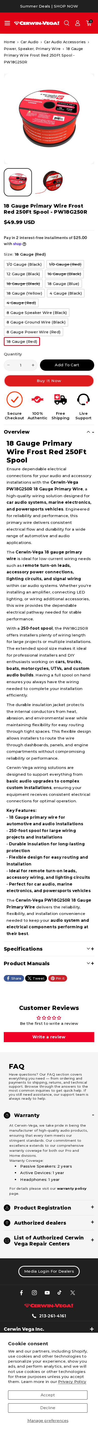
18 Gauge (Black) (25, 284)
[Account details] (77, 23)
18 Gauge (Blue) (64, 284)
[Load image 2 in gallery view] (49, 182)
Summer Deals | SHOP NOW (49, 6)
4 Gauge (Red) (23, 303)
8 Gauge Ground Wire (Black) (37, 323)
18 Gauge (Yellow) (26, 294)
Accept (48, 1395)
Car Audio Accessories (65, 42)
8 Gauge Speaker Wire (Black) (38, 313)
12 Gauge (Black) (25, 274)
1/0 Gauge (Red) (66, 265)
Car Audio (30, 42)
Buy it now (49, 380)
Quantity (13, 354)
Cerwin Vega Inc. (24, 1329)
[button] (7, 23)
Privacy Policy (72, 1381)
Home (9, 42)
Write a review (48, 1037)
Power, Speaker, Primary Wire (32, 49)
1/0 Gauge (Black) (25, 265)
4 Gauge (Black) (67, 294)
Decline (47, 1407)
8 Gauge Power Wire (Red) (35, 332)
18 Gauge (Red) (23, 342)
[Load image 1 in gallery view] (18, 182)
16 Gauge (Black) (65, 274)
